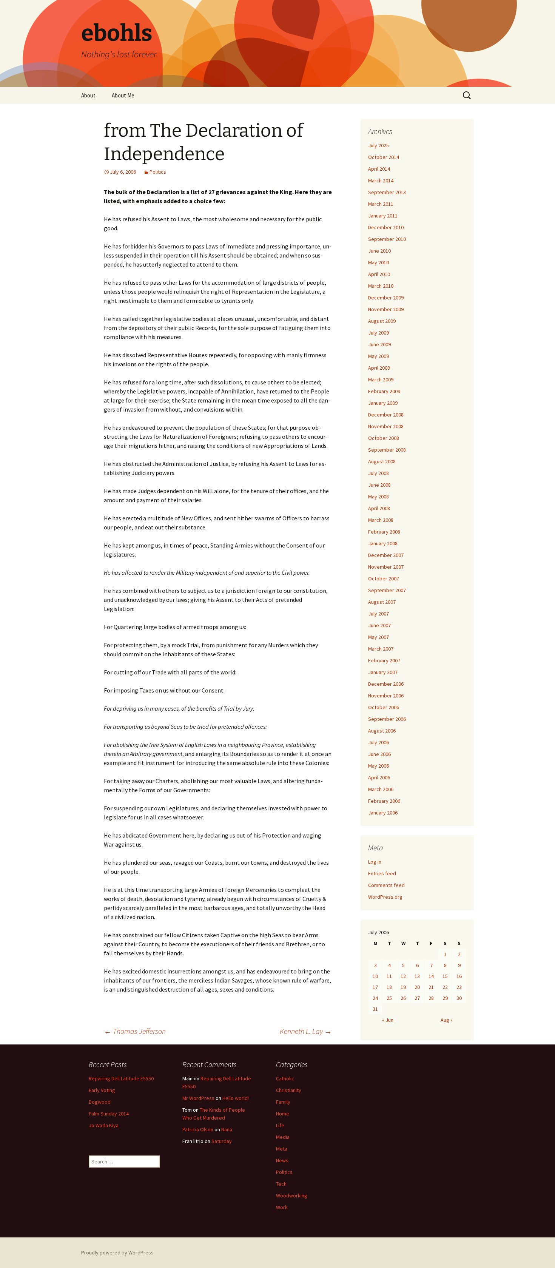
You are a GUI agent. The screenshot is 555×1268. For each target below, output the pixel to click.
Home (282, 1113)
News (282, 1160)
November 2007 (386, 566)
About (88, 95)
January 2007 (383, 672)
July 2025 (378, 145)
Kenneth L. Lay (306, 1031)
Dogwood (100, 1101)
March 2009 (380, 379)
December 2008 (386, 414)
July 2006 (378, 742)
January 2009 (383, 403)
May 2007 (378, 637)
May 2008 (378, 496)
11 (389, 976)
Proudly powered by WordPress (117, 1252)
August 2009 (382, 321)
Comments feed (386, 885)
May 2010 (378, 262)
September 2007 (387, 590)
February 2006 (384, 801)
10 (375, 976)
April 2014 (379, 168)
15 (445, 976)
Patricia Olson (197, 1129)
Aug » (447, 1020)
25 (389, 998)
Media (283, 1137)
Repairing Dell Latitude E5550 (121, 1078)
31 (375, 1009)
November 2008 (386, 426)
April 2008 (379, 508)
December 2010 (386, 227)
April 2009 (379, 367)
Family (283, 1101)
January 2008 (383, 543)
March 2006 (380, 789)
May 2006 (378, 765)
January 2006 (383, 812)
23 (459, 987)
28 (431, 998)
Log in (374, 861)
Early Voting (102, 1090)
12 (403, 976)
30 (459, 998)
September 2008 (387, 449)
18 (389, 987)
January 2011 (383, 215)
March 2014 (380, 180)
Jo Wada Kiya (104, 1125)
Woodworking (291, 1195)
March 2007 (380, 648)
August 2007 (382, 602)
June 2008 (379, 484)
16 (459, 976)
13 (417, 976)
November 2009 (386, 309)
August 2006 (382, 730)
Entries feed (382, 873)
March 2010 (380, 285)
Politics (158, 171)
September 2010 (387, 239)
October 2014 (383, 157)
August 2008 (382, 461)
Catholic (285, 1078)
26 (403, 998)
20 (417, 987)
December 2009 (386, 297)
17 (375, 987)
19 (403, 987)
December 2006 (386, 683)
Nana (226, 1129)
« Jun (387, 1020)
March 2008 (380, 520)
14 (431, 976)
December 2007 (386, 555)
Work (282, 1207)
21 (431, 987)
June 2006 (379, 754)
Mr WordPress (198, 1098)
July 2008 (378, 473)
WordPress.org (385, 896)
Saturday (221, 1141)
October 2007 (383, 578)
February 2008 (384, 531)
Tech (281, 1183)
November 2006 (386, 695)
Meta (281, 1148)
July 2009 (378, 332)
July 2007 (378, 613)
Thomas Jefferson (135, 1031)
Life (280, 1125)
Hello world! (235, 1098)
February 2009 (384, 391)
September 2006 (387, 719)
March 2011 (380, 204)
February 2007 (384, 660)
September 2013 (387, 192)
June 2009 (379, 344)
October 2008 (383, 438)
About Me (123, 95)
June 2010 (379, 250)
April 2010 (379, 274)
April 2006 (379, 777)
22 (445, 987)
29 (445, 998)
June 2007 (379, 625)
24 (375, 998)
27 (417, 998)
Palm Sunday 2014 (109, 1113)
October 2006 (383, 707)
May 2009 (378, 356)
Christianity (288, 1090)
